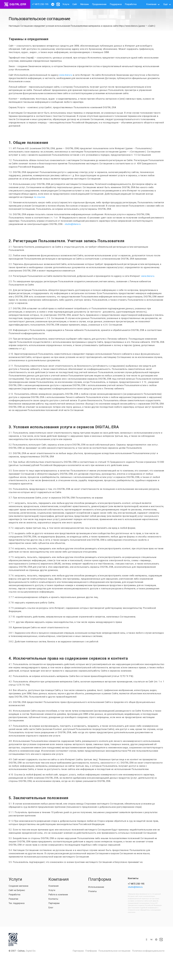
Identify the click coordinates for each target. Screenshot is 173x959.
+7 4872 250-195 (40, 4)
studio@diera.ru (73, 224)
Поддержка (116, 4)
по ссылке (39, 197)
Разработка (131, 4)
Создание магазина (18, 886)
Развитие (13, 899)
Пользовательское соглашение (114, 951)
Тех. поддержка (16, 903)
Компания (53, 886)
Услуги (65, 4)
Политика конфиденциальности (148, 951)
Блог (50, 907)
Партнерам (53, 903)
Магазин (84, 4)
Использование (96, 887)
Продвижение (99, 4)
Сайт (74, 4)
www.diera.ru (65, 75)
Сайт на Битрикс (17, 890)
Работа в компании (58, 894)
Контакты (53, 899)
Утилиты (92, 891)
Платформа (91, 951)
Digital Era (30, 951)
